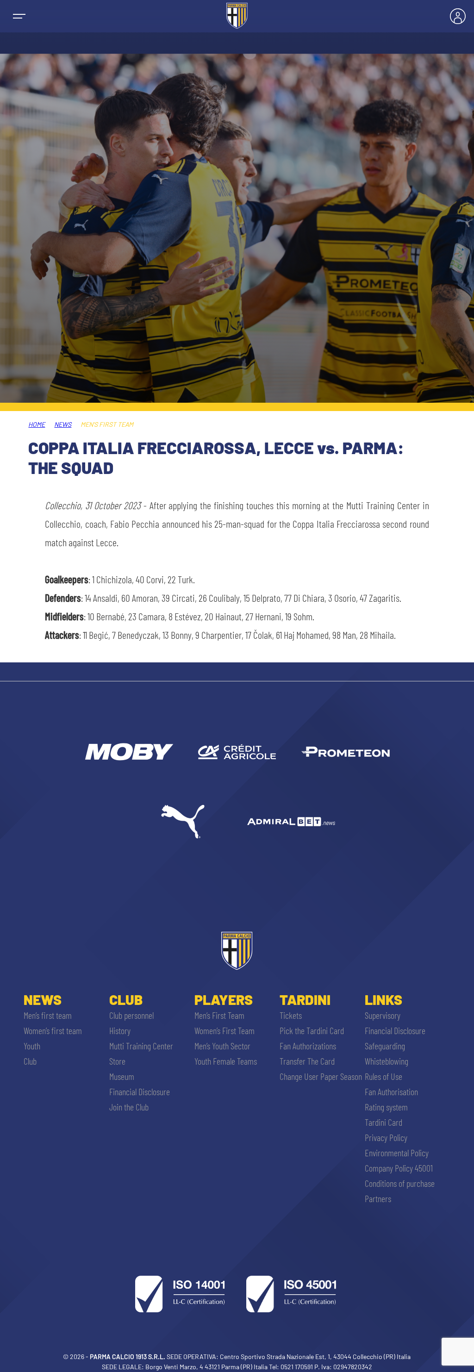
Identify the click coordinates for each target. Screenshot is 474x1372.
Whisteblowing (386, 1060)
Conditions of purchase (400, 1183)
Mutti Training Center (141, 1045)
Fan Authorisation (391, 1091)
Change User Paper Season (321, 1076)
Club (30, 1060)
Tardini (305, 999)
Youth (32, 1045)
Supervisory (382, 1015)
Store (117, 1060)
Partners (378, 1198)
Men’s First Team (219, 1015)
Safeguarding (385, 1045)
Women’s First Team (224, 1030)
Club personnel (131, 1015)
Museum (121, 1076)
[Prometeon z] (345, 752)
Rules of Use (383, 1076)
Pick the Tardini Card (312, 1030)
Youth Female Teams (225, 1060)
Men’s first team (48, 1015)
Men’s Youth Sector (222, 1045)
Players (223, 999)
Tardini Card (383, 1122)
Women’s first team (53, 1030)
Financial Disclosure (139, 1091)
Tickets (291, 1015)
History (120, 1030)
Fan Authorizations (308, 1045)
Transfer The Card (307, 1060)
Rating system (386, 1106)
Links (383, 999)
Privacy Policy (386, 1137)
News (62, 424)
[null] (128, 752)
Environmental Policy (397, 1152)
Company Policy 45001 (399, 1167)
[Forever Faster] (182, 821)
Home (36, 424)
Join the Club (129, 1106)
